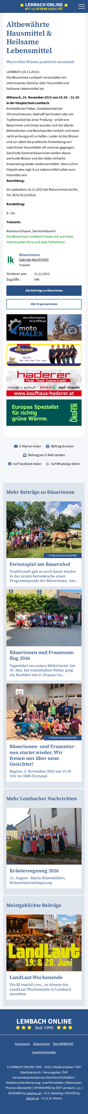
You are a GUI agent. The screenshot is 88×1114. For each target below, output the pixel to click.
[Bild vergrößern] (11, 260)
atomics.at (34, 1093)
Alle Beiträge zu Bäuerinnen (44, 290)
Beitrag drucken (62, 446)
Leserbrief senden (44, 1052)
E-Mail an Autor (30, 446)
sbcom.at (32, 1098)
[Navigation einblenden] (81, 6)
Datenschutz (41, 1043)
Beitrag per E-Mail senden (46, 454)
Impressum (22, 1043)
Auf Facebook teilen (27, 463)
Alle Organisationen (44, 304)
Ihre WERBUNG (63, 1043)
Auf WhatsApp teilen (65, 463)
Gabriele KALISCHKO (34, 259)
